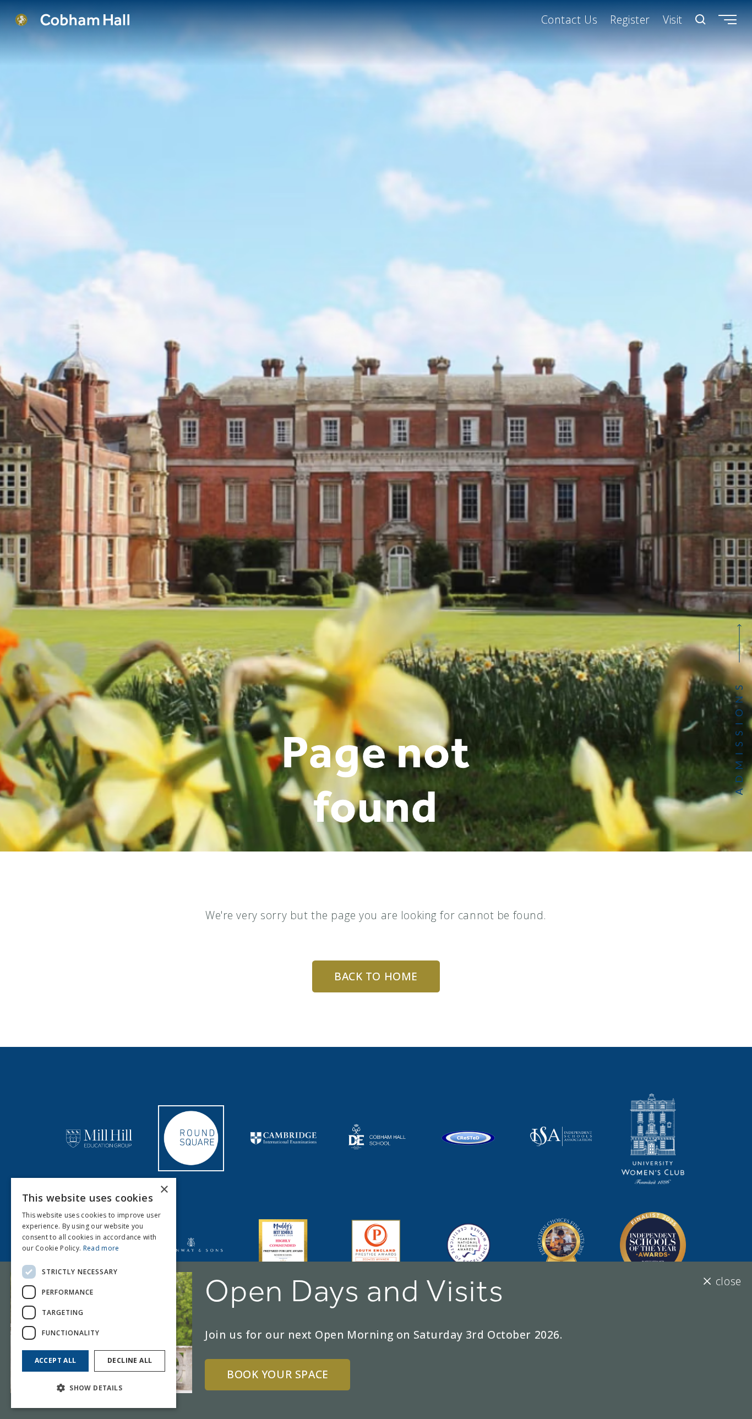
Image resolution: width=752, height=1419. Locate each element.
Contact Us (569, 19)
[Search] (700, 19)
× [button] (164, 1190)
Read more (101, 1248)
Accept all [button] (56, 1360)
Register (630, 19)
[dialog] (93, 1293)
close (728, 1281)
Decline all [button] (129, 1360)
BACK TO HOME (376, 976)
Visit (673, 19)
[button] (93, 1388)
